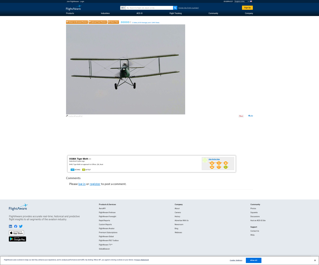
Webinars (178, 232)
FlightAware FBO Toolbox (109, 240)
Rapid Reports (104, 220)
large (77, 116)
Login (82, 1)
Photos (253, 208)
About (177, 208)
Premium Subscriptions (108, 232)
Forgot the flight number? (189, 8)
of (75, 170)
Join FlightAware (73, 1)
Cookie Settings (236, 260)
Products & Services (107, 204)
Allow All (253, 260)
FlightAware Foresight (107, 216)
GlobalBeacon (104, 249)
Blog (176, 228)
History (177, 216)
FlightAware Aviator (107, 228)
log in (82, 184)
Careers (178, 212)
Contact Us (254, 231)
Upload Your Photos (98, 22)
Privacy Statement (141, 260)
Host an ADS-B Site (258, 220)
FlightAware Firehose (107, 212)
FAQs (252, 235)
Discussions (255, 216)
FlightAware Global (106, 236)
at (87, 170)
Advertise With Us (182, 220)
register (95, 184)
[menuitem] (70, 13)
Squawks (254, 212)
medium (71, 116)
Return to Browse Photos (78, 22)
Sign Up (247, 8)
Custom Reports (105, 224)
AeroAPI (102, 208)
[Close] (315, 260)
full (81, 116)
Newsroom (179, 224)
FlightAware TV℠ (105, 245)
